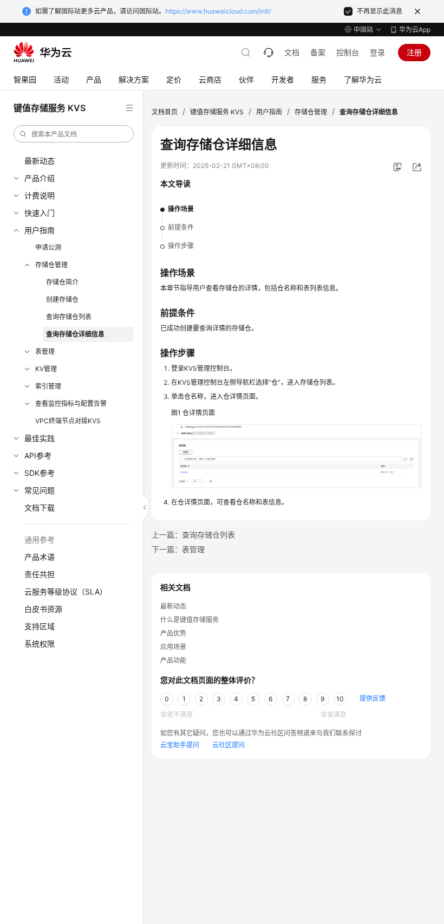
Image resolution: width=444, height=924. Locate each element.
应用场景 (173, 647)
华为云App (414, 29)
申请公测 (48, 247)
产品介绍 (39, 178)
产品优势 (173, 633)
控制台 (347, 52)
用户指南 (39, 230)
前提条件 (181, 227)
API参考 (37, 455)
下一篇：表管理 (178, 549)
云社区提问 (228, 745)
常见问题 (39, 490)
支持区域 (39, 626)
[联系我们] (268, 52)
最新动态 (39, 160)
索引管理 (48, 386)
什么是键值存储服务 (189, 620)
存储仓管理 (51, 265)
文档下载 (39, 507)
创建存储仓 (62, 299)
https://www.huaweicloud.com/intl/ (218, 11)
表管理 (45, 351)
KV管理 (46, 369)
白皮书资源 (43, 608)
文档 (291, 52)
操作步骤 (181, 246)
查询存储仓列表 (69, 317)
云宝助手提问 (179, 745)
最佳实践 (39, 438)
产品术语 (39, 556)
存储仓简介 (62, 282)
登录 (377, 52)
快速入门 (39, 212)
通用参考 (39, 539)
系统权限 (39, 643)
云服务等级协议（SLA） (65, 591)
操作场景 (181, 209)
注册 (414, 52)
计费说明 (39, 195)
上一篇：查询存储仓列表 (193, 534)
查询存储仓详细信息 (75, 334)
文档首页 (165, 112)
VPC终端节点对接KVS (68, 421)
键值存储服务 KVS (217, 112)
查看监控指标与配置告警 (71, 403)
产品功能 (173, 660)
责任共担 (39, 574)
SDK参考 (39, 472)
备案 (317, 52)
